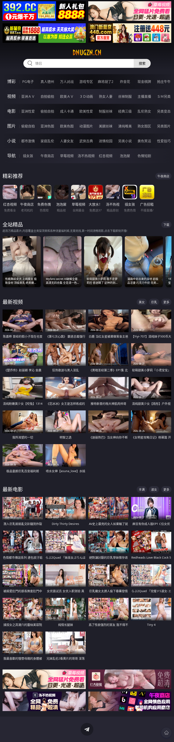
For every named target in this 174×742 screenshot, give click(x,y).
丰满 (142, 489)
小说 (11, 141)
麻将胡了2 (105, 81)
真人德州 (47, 81)
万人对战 (67, 81)
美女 (142, 302)
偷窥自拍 (28, 126)
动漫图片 (86, 126)
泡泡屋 (125, 155)
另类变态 (164, 111)
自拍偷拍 (47, 96)
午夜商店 (47, 155)
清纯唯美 (125, 126)
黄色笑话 (144, 141)
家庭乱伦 (47, 141)
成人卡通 (67, 111)
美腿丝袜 (105, 126)
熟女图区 (144, 126)
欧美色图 (67, 126)
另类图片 (164, 126)
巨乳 (154, 302)
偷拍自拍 (47, 111)
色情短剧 (144, 155)
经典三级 (125, 111)
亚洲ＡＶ (28, 96)
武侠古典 (86, 141)
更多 (166, 302)
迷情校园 (105, 141)
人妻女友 (67, 141)
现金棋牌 (144, 81)
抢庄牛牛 (164, 81)
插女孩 (28, 155)
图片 (11, 126)
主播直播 (144, 96)
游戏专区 (86, 81)
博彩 (11, 81)
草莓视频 (67, 155)
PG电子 (28, 81)
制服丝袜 (105, 111)
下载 (166, 225)
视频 (11, 96)
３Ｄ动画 (86, 96)
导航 (11, 156)
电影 (11, 111)
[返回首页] (166, 733)
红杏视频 (105, 155)
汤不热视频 (86, 155)
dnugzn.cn (87, 52)
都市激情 (28, 141)
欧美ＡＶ (67, 96)
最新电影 (13, 489)
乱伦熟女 (144, 111)
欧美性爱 (86, 111)
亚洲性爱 (28, 111)
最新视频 (13, 301)
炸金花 (125, 81)
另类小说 (125, 141)
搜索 (142, 63)
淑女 (154, 489)
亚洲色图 (47, 126)
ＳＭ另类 (164, 96)
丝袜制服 (125, 96)
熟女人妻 (105, 96)
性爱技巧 (164, 141)
